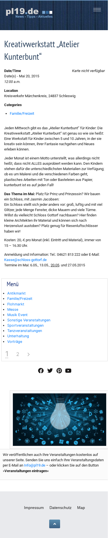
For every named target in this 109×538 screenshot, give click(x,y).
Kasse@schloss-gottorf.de (25, 260)
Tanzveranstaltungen (24, 331)
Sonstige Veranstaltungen (28, 320)
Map (81, 507)
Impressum (34, 507)
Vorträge (14, 341)
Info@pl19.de (34, 465)
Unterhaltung (18, 336)
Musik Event (17, 315)
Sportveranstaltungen (25, 325)
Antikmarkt (16, 293)
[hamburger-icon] (97, 10)
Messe (12, 309)
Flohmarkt (15, 304)
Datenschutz (60, 507)
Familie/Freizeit (22, 113)
